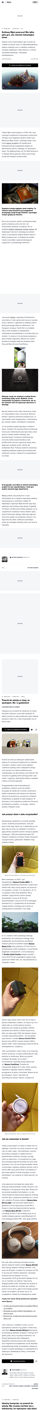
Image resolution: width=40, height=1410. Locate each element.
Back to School (14, 1386)
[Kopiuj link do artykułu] (36, 730)
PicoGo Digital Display (12, 954)
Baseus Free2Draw (12, 1064)
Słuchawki (35, 1388)
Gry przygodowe (33, 567)
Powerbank (34, 1386)
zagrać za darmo (12, 143)
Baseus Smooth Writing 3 (19, 1330)
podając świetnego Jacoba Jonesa (21, 229)
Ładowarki (27, 1386)
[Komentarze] (32, 730)
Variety (12, 317)
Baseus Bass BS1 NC (13, 1211)
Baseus (21, 1386)
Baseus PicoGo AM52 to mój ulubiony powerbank (20, 875)
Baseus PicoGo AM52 (21, 882)
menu (35, 2)
